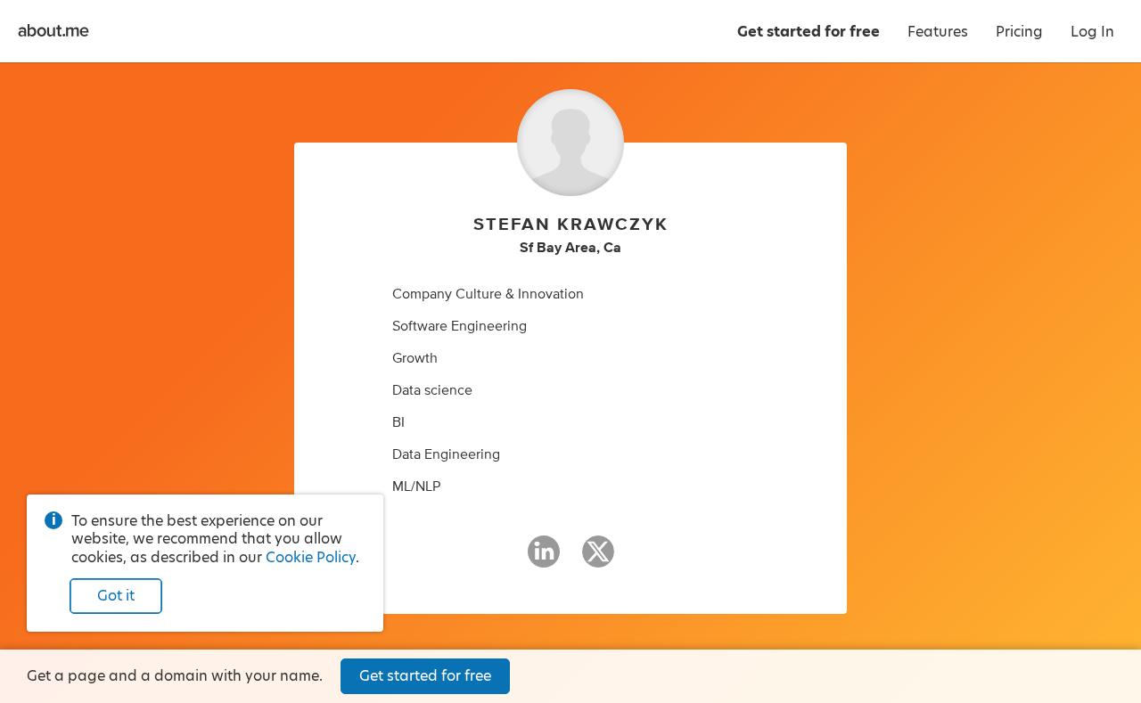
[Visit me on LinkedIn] (544, 559)
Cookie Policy (311, 557)
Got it (116, 595)
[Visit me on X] (598, 559)
